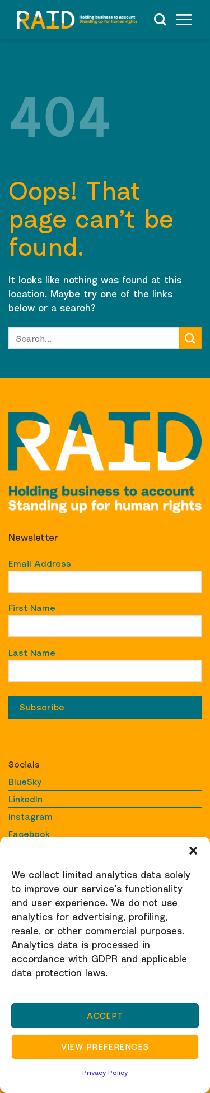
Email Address (39, 563)
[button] (193, 850)
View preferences (104, 1046)
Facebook (29, 833)
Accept (105, 1016)
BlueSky (24, 781)
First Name (31, 607)
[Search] (160, 20)
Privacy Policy (105, 1072)
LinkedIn (25, 799)
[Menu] (183, 19)
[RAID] (77, 19)
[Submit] (190, 338)
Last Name (31, 652)
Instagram (30, 816)
